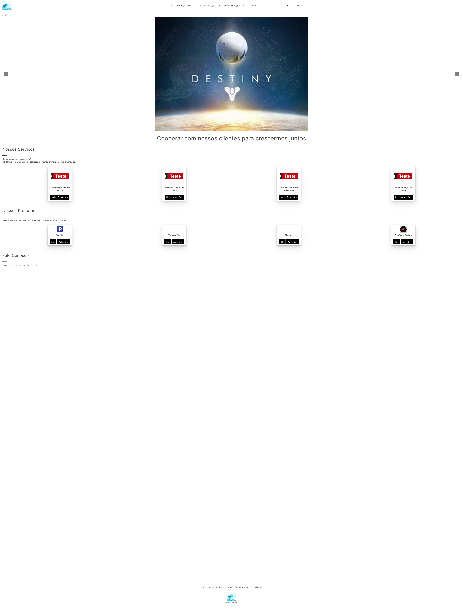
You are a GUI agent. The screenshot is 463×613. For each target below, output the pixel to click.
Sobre (211, 587)
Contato (253, 5)
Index (170, 5)
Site (53, 242)
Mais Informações (60, 197)
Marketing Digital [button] (232, 5)
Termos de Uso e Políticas (248, 587)
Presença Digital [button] (184, 5)
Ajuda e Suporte (224, 587)
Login (287, 5)
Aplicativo (63, 242)
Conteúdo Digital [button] (208, 5)
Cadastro (298, 5)
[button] (6, 74)
